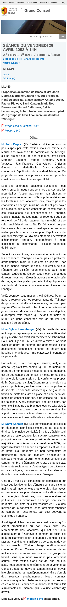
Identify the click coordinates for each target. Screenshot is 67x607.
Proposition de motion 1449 (21, 126)
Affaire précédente (34, 58)
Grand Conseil (37, 10)
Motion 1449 (12, 130)
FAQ (63, 2)
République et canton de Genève (15, 11)
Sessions (20, 2)
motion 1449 (35, 598)
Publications (32, 2)
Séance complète (12, 58)
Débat (6, 74)
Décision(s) (9, 78)
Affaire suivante (11, 62)
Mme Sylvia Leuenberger (18, 329)
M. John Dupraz (12, 144)
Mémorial (55, 2)
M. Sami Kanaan (12, 423)
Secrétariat (44, 2)
